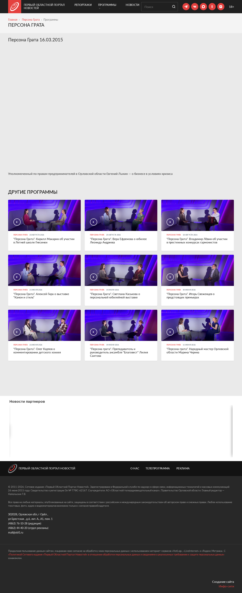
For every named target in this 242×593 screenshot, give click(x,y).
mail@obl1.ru (15, 532)
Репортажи (83, 4)
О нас (134, 468)
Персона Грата (31, 19)
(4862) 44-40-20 (17, 528)
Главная (12, 19)
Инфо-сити (226, 586)
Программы (107, 4)
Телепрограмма (158, 468)
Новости (132, 4)
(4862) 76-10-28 (17, 523)
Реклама (183, 468)
